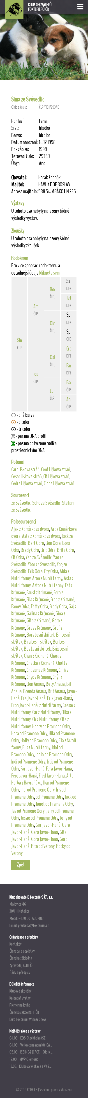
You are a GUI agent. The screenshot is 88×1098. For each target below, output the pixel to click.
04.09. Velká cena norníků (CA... (30, 1045)
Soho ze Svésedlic (46, 503)
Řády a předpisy (19, 972)
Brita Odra (65, 550)
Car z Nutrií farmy (46, 712)
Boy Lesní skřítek (37, 649)
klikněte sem (49, 273)
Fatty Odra (39, 606)
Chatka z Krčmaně (41, 663)
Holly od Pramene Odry (39, 740)
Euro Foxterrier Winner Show (27, 1019)
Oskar (54, 357)
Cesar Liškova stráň (26, 476)
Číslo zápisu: (19, 107)
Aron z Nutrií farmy (47, 578)
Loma (54, 391)
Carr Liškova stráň (25, 469)
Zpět (21, 865)
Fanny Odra (20, 606)
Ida (35, 374)
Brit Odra (48, 550)
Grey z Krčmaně (39, 628)
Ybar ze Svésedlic (41, 564)
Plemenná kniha (19, 1005)
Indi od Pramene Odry (28, 762)
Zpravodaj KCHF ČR (21, 965)
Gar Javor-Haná (48, 825)
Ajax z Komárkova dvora (30, 529)
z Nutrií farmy (50, 705)
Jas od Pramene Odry (27, 811)
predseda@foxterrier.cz (33, 925)
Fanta (71, 365)
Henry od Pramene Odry (51, 726)
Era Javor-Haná (33, 698)
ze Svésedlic (21, 503)
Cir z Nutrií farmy (45, 719)
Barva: (16, 135)
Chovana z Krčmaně (42, 670)
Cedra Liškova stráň (26, 483)
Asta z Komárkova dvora (41, 536)
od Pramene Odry (49, 797)
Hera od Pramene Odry (29, 733)
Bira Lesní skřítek (37, 642)
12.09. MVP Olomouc (23, 1059)
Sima (21, 340)
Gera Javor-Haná (44, 832)
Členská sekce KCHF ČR (24, 1012)
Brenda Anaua (34, 691)
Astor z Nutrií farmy (47, 585)
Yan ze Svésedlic (39, 557)
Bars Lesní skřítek (41, 635)
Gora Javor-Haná (44, 839)
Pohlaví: (17, 121)
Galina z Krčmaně (40, 613)
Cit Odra (17, 557)
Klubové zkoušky (20, 991)
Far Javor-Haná (32, 769)
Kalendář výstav (20, 998)
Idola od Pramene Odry (54, 754)
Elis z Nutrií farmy (36, 747)
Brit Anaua (56, 691)
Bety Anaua (55, 684)
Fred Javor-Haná (52, 776)
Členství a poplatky (22, 951)
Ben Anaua (35, 684)
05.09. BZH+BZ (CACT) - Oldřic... (31, 1052)
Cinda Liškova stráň (59, 483)
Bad (69, 382)
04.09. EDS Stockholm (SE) (27, 1038)
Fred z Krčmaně (62, 599)
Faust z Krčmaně (39, 592)
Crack (70, 349)
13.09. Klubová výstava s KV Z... (30, 1066)
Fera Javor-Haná (59, 769)
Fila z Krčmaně (38, 599)
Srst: (15, 128)
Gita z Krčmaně (38, 620)
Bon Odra (53, 543)
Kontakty (15, 944)
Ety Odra (51, 571)
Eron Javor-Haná (24, 705)
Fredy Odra (58, 606)
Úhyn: (16, 163)
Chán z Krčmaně (36, 656)
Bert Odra (36, 543)
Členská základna (20, 958)
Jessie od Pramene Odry (39, 818)
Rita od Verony (43, 846)
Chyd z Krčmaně (39, 677)
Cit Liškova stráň (56, 476)
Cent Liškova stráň (55, 469)
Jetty (70, 298)
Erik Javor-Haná (59, 698)
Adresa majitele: (24, 191)
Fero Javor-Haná (24, 776)
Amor (37, 306)
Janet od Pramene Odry (54, 804)
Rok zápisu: (20, 149)
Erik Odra (35, 571)
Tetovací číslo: (22, 156)
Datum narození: (24, 142)
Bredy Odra (30, 550)
